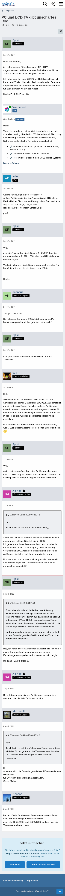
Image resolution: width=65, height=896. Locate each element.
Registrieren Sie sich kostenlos (22, 853)
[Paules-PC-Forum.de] (8, 4)
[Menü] (61, 4)
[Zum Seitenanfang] (59, 891)
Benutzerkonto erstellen (43, 864)
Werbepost (19, 107)
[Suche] (45, 4)
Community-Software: (32, 891)
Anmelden (15, 864)
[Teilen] (60, 31)
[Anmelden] (53, 4)
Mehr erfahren (11, 163)
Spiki (7, 25)
